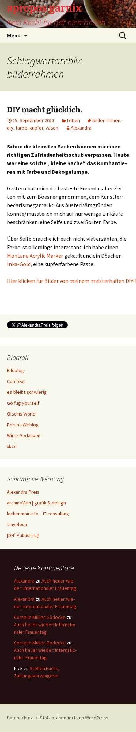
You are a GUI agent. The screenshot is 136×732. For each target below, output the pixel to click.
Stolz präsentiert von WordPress (74, 717)
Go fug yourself (23, 403)
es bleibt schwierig (27, 392)
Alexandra (81, 128)
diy (10, 128)
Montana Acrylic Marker (35, 255)
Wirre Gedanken (23, 435)
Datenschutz (20, 717)
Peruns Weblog (23, 424)
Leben (73, 120)
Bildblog (15, 370)
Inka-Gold (19, 263)
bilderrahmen (106, 120)
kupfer (36, 128)
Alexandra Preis (23, 492)
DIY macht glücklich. (44, 109)
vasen (52, 128)
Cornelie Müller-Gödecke (40, 617)
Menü (14, 35)
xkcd (12, 446)
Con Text (16, 381)
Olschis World (21, 414)
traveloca (17, 524)
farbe (21, 128)
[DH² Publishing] (23, 535)
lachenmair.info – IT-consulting (38, 513)
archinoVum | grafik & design (36, 503)
